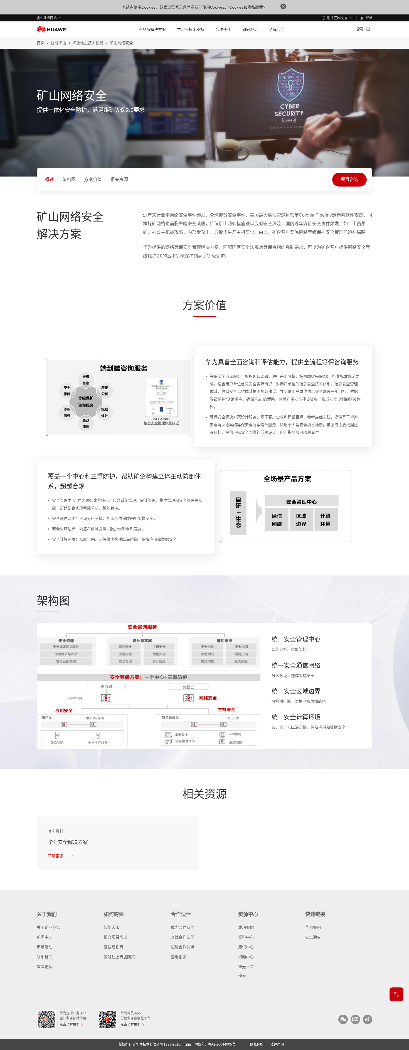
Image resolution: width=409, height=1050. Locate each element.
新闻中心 (44, 937)
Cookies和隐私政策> (247, 7)
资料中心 (246, 937)
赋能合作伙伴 (182, 947)
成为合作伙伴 (182, 927)
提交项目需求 (115, 937)
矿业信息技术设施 (88, 43)
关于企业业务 (48, 927)
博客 (242, 976)
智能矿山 (58, 43)
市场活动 (44, 947)
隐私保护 (256, 1044)
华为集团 (313, 927)
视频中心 (246, 957)
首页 (41, 43)
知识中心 (246, 947)
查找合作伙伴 (182, 937)
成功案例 (246, 927)
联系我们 (44, 957)
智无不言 (246, 966)
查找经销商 (113, 947)
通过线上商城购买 (119, 957)
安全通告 (313, 937)
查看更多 (44, 966)
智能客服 (111, 927)
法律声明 (277, 1044)
